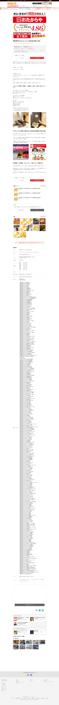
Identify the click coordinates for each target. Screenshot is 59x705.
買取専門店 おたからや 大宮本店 (24, 365)
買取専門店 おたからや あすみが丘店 (25, 557)
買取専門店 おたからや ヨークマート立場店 (26, 521)
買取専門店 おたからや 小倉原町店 (25, 383)
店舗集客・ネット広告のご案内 (52, 8)
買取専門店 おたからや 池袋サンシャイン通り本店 (27, 344)
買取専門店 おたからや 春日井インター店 (26, 566)
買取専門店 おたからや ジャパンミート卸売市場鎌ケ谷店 (28, 558)
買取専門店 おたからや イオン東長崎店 (25, 513)
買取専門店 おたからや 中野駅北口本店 (25, 364)
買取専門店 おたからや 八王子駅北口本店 (26, 354)
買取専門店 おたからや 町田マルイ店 (25, 473)
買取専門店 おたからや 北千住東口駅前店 (26, 299)
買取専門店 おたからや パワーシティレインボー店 (27, 307)
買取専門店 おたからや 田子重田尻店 (25, 480)
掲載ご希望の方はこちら (30, 604)
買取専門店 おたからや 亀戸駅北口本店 (25, 385)
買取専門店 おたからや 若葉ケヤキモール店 (26, 425)
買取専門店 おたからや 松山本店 (24, 452)
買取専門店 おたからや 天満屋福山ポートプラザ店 (27, 524)
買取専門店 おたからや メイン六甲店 (25, 416)
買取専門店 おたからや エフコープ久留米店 (26, 537)
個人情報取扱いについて (19, 698)
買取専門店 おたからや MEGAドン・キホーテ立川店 (27, 525)
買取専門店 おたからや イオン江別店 (25, 514)
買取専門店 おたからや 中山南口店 (25, 287)
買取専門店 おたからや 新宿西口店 (25, 289)
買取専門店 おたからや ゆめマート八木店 (26, 481)
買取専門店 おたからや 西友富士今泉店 (25, 382)
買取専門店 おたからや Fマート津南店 (25, 489)
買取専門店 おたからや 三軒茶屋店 (25, 301)
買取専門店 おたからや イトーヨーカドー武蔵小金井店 (28, 341)
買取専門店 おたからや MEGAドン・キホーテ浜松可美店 (28, 565)
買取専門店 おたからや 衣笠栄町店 (25, 291)
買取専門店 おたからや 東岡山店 (24, 564)
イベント (31, 681)
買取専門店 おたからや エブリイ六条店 (25, 511)
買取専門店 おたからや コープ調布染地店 (26, 409)
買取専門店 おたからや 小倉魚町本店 (25, 346)
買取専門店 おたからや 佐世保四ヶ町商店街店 (26, 361)
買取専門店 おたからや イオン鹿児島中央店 (26, 351)
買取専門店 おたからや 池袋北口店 (25, 283)
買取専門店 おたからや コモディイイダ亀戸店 (26, 471)
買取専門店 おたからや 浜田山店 (24, 310)
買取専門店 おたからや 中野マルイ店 (25, 325)
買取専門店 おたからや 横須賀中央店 (25, 292)
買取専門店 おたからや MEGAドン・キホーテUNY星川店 (28, 543)
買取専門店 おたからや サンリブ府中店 (25, 463)
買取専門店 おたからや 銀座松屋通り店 (25, 288)
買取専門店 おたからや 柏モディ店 (25, 331)
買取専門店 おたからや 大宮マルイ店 (25, 446)
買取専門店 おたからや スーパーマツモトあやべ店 (27, 479)
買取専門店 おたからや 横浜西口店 (25, 333)
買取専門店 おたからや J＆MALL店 (25, 460)
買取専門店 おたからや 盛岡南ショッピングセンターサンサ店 (29, 426)
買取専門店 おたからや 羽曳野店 (24, 555)
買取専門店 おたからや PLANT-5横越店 (25, 561)
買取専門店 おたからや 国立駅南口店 (25, 441)
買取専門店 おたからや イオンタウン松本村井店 (27, 368)
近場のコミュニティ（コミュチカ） (49, 681)
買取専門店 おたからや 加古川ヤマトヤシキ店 (26, 386)
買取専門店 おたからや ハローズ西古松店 (26, 504)
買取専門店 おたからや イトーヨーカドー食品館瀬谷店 (28, 501)
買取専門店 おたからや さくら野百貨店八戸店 (26, 389)
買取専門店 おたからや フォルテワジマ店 (26, 424)
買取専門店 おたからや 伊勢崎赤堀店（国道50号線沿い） (28, 568)
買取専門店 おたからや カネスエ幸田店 (25, 437)
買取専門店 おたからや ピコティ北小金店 (26, 367)
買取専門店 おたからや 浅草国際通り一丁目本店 (27, 343)
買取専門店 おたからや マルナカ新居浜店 (26, 360)
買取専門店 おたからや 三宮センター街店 (26, 304)
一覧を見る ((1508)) (43, 216)
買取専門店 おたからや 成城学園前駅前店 (26, 300)
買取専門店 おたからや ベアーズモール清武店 (26, 467)
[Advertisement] (29, 661)
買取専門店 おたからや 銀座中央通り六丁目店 (26, 400)
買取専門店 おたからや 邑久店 (24, 563)
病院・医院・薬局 (4, 689)
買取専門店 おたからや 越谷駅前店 (25, 312)
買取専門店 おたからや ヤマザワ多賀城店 (26, 535)
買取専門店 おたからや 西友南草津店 (25, 420)
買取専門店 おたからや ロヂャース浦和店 (26, 510)
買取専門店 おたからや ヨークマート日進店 (26, 532)
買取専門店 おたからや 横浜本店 (24, 282)
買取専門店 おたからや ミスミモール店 (25, 491)
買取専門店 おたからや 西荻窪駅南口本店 (26, 377)
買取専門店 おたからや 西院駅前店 (25, 340)
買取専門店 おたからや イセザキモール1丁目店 (26, 290)
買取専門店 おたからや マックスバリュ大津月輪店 (27, 509)
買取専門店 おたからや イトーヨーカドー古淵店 (27, 320)
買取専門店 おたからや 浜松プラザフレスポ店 (26, 449)
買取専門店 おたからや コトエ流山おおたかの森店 (27, 336)
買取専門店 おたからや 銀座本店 (24, 321)
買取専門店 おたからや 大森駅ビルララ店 (26, 309)
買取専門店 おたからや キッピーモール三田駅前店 (27, 375)
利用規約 (24, 698)
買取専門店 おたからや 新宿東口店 (25, 315)
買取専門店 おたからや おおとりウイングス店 (26, 450)
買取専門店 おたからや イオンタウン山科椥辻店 (27, 531)
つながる (46, 5)
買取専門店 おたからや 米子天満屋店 (25, 395)
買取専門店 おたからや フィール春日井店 (26, 384)
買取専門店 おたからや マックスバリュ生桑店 (26, 418)
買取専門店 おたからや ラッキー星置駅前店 (26, 478)
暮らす (24, 5)
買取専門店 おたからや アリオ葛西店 (25, 440)
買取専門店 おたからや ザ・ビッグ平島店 (26, 445)
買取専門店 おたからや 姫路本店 (24, 329)
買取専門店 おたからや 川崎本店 (24, 414)
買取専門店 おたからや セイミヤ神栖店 (25, 472)
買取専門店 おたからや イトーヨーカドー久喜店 (27, 311)
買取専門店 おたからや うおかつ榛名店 (25, 477)
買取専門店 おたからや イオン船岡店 (25, 363)
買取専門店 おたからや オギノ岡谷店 (25, 508)
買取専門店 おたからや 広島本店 (24, 448)
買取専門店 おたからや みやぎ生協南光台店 (26, 457)
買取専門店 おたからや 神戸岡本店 (25, 372)
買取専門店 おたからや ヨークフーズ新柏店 (26, 533)
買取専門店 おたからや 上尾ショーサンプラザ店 (27, 347)
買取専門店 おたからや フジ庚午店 (25, 435)
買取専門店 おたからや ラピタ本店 (25, 495)
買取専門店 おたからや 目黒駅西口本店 (25, 376)
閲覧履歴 (35, 3)
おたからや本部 (22, 357)
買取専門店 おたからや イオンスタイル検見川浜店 (27, 542)
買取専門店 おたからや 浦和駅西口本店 (25, 374)
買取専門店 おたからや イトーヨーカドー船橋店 (27, 392)
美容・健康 (3, 683)
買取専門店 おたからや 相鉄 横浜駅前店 (25, 294)
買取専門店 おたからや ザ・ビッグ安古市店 (26, 544)
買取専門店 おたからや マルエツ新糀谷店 (26, 326)
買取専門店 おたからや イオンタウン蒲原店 (26, 436)
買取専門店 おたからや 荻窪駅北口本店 (25, 451)
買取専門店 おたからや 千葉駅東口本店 (25, 353)
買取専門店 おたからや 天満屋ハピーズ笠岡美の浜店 (27, 567)
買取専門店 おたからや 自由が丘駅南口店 (26, 350)
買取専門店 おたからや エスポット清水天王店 (26, 503)
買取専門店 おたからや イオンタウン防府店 (26, 447)
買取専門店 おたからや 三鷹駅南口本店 (25, 373)
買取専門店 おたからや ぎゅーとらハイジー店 (26, 462)
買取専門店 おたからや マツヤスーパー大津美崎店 (27, 490)
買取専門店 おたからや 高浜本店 (24, 522)
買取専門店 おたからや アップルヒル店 (25, 548)
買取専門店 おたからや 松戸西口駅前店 (25, 303)
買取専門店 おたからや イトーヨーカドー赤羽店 (27, 394)
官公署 (3, 690)
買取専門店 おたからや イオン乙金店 (25, 512)
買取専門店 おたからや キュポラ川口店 (25, 323)
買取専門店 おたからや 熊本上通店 (25, 526)
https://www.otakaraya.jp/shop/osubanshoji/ (25, 276)
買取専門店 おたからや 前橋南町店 (25, 319)
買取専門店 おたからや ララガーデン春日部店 (26, 534)
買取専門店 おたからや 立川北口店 (25, 313)
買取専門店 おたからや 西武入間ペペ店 (25, 573)
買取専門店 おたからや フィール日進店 (25, 505)
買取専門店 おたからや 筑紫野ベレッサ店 (26, 536)
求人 (2, 691)
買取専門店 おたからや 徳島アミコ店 (25, 387)
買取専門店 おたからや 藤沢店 (24, 293)
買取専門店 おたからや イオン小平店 (25, 408)
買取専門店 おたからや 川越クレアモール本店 (26, 342)
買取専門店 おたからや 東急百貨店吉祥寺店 (26, 554)
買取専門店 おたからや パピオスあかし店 (26, 439)
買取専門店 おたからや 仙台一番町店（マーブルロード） (28, 515)
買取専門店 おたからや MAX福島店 (25, 415)
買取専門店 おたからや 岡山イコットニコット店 (27, 419)
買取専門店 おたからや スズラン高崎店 (25, 541)
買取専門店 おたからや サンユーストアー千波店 (27, 556)
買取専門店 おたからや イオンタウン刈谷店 (26, 413)
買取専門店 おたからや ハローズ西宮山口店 (26, 404)
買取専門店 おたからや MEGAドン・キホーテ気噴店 (27, 523)
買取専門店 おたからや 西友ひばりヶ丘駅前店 (26, 356)
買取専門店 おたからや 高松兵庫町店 (25, 399)
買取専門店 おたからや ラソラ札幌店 (25, 397)
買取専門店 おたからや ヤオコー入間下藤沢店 (26, 417)
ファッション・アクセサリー (38, 579)
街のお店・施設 (12, 5)
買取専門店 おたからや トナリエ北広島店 (26, 468)
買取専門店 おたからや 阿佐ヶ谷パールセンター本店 (27, 398)
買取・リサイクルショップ (25, 579)
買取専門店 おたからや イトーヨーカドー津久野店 (27, 352)
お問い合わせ (28, 698)
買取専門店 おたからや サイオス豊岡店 (25, 540)
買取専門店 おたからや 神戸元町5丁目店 (26, 371)
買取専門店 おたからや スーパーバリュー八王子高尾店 (28, 493)
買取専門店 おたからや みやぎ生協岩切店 (26, 456)
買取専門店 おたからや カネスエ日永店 (25, 378)
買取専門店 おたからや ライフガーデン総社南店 (27, 339)
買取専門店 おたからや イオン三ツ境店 (25, 324)
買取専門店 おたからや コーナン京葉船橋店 (26, 459)
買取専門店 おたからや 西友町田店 (25, 393)
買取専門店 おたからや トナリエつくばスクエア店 (27, 431)
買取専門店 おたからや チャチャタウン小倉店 (26, 396)
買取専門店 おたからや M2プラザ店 (25, 407)
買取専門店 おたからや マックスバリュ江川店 (26, 499)
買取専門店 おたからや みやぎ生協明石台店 (26, 487)
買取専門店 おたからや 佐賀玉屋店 (25, 474)
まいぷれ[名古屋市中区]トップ (5, 8)
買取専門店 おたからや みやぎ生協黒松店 (26, 430)
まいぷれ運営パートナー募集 (44, 698)
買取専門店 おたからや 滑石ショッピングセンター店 (27, 406)
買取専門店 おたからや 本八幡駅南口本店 (26, 302)
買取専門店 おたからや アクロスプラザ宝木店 (26, 546)
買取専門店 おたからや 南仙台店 (24, 569)
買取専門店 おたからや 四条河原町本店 (25, 345)
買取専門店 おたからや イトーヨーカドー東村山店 (27, 330)
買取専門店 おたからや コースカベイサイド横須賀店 (27, 498)
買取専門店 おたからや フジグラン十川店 (26, 318)
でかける (35, 5)
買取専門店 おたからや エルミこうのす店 (26, 469)
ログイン (40, 3)
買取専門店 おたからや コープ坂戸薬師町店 (26, 458)
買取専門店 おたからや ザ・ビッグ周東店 (26, 483)
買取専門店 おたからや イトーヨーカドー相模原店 (27, 429)
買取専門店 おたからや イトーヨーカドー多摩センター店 (28, 355)
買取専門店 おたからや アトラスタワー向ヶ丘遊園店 (27, 308)
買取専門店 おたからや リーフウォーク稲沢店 (26, 572)
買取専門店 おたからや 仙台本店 (24, 388)
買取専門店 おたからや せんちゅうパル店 (26, 529)
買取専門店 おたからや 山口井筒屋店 (25, 403)
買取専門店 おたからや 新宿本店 (24, 314)
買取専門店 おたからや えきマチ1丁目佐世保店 (26, 545)
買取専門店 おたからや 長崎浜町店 (25, 530)
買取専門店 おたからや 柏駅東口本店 (25, 405)
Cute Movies (17, 681)
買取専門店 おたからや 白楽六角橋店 (25, 470)
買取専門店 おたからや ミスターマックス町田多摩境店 (28, 297)
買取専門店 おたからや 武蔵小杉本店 (25, 461)
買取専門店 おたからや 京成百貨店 (25, 551)
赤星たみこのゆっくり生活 (19, 682)
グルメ (3, 681)
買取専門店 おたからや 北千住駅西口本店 (26, 366)
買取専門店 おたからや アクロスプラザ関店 (26, 494)
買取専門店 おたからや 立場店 (24, 286)
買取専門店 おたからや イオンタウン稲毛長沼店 (27, 410)
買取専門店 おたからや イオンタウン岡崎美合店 (27, 298)
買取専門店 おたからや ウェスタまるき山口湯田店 (27, 562)
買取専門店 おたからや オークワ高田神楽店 (26, 492)
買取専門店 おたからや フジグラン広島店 (26, 438)
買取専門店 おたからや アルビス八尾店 (25, 519)
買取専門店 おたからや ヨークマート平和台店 (26, 520)
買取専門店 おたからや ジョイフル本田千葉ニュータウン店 (28, 482)
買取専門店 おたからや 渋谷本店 (24, 322)
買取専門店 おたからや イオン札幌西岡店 (26, 516)
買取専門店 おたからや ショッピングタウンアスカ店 (27, 434)
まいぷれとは (12, 698)
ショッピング (16, 8)
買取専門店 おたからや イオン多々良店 (25, 421)
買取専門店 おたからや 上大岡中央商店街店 (26, 427)
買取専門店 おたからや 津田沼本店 (25, 500)
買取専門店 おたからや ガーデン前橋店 (25, 466)
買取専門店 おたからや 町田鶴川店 (25, 334)
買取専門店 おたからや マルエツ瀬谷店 (25, 362)
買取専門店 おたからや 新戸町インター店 (26, 553)
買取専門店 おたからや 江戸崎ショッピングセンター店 (28, 488)
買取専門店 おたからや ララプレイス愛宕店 (26, 484)
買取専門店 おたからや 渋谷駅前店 (25, 552)
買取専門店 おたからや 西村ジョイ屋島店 (26, 502)
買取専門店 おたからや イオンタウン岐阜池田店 (27, 428)
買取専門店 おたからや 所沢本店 (24, 335)
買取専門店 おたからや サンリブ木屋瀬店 (26, 547)
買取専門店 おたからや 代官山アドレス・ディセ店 (27, 442)
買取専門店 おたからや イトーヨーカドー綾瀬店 (27, 332)
